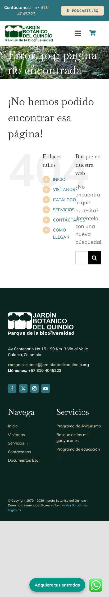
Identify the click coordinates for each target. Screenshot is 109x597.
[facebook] (12, 388)
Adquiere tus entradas (57, 585)
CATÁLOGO (64, 199)
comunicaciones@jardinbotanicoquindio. (45, 364)
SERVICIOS (64, 209)
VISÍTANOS (64, 189)
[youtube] (45, 388)
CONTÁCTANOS (69, 220)
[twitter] (23, 388)
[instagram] (34, 388)
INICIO (59, 179)
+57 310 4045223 (44, 370)
